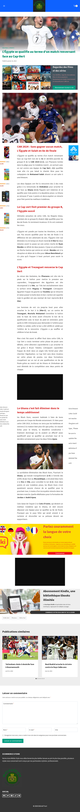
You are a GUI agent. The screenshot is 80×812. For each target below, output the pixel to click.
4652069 (8, 161)
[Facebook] (4, 795)
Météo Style (15, 758)
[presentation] (20, 648)
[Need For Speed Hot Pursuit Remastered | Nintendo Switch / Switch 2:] (8, 152)
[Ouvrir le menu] (4, 5)
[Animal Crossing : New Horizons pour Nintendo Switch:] (8, 218)
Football (5, 48)
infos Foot (22, 618)
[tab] (36, 678)
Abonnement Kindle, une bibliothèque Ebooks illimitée (59, 595)
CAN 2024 (6, 618)
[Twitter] (7, 795)
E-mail (32, 730)
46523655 (8, 184)
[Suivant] (74, 656)
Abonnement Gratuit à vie (64, 87)
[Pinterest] (19, 795)
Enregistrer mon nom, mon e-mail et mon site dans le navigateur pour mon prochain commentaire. (35, 735)
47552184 (8, 206)
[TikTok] (15, 795)
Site (56, 730)
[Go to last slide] (5, 656)
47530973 (8, 228)
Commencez (59, 553)
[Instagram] (11, 795)
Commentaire (8, 704)
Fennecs (14, 618)
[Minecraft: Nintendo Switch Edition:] (8, 174)
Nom (5, 730)
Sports (11, 48)
